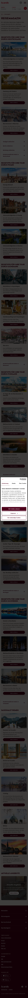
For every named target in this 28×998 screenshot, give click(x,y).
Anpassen (13, 513)
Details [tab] (14, 483)
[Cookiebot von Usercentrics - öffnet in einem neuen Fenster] (20, 479)
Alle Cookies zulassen (14, 509)
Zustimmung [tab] (5, 483)
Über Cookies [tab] (22, 483)
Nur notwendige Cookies (14, 517)
